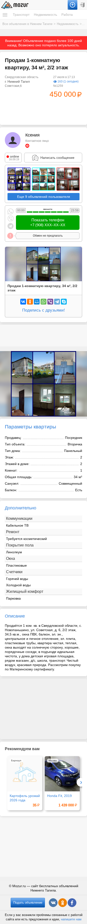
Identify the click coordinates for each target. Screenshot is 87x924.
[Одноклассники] (30, 302)
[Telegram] (57, 302)
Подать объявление (27, 902)
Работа (67, 14)
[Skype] (64, 302)
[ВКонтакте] (23, 302)
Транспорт (21, 14)
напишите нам (71, 919)
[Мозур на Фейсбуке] (72, 902)
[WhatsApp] (43, 302)
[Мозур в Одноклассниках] (62, 902)
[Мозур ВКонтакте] (53, 902)
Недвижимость (45, 14)
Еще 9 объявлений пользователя (43, 197)
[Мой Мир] (37, 302)
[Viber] (50, 302)
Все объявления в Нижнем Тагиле (27, 24)
